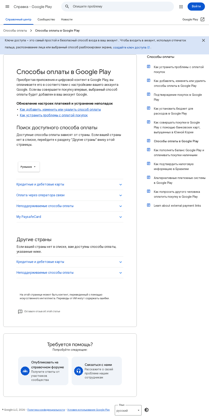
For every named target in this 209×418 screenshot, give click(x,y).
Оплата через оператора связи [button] (40, 195)
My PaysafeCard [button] (28, 217)
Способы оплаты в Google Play (176, 141)
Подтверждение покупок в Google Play (178, 97)
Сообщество (46, 19)
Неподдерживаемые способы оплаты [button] (44, 206)
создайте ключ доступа (129, 47)
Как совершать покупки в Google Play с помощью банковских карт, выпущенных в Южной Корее (177, 127)
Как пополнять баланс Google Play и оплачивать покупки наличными (179, 152)
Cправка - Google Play (33, 6)
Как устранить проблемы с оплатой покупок (54, 115)
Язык (122, 404)
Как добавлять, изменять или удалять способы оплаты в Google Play (180, 83)
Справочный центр (18, 19)
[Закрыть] (203, 41)
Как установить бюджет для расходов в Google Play (173, 111)
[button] (7, 6)
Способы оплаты (160, 57)
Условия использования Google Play (88, 409)
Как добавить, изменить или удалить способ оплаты (60, 110)
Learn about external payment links (177, 205)
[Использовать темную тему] (146, 410)
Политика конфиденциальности (46, 409)
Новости (66, 19)
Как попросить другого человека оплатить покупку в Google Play (177, 194)
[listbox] (29, 167)
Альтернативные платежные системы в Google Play (180, 180)
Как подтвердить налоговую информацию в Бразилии (174, 166)
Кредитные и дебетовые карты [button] (40, 184)
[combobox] (123, 6)
